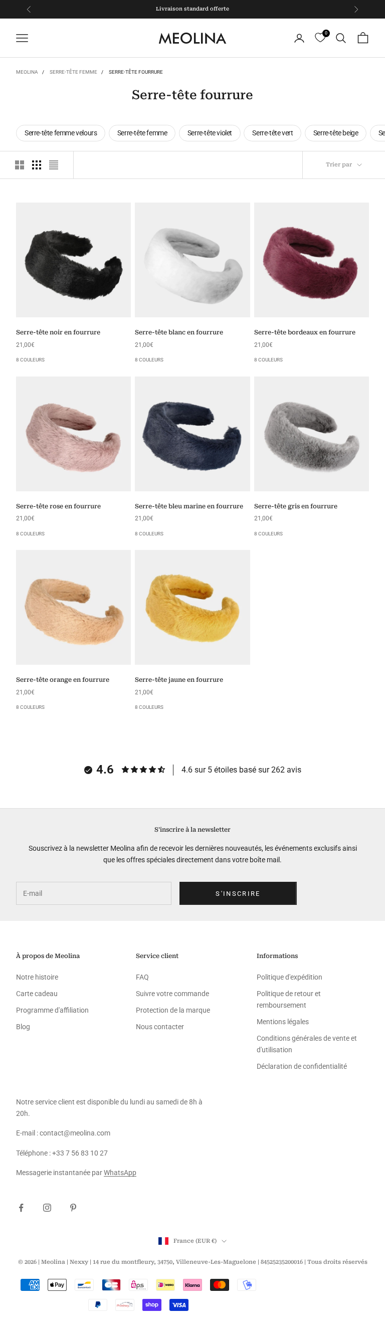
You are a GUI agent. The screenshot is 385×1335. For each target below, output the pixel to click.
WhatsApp (120, 1173)
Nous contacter (160, 1027)
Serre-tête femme (73, 72)
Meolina (27, 72)
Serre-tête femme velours (61, 133)
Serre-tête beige (335, 133)
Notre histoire (37, 977)
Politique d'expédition (289, 977)
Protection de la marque (173, 1010)
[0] (320, 38)
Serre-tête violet (209, 133)
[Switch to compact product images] (53, 164)
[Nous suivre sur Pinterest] (73, 1208)
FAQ (142, 977)
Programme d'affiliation (52, 1010)
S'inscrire (238, 893)
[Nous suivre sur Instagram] (47, 1208)
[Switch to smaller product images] (36, 164)
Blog (23, 1027)
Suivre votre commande (172, 994)
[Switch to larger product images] (19, 164)
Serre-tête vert (272, 133)
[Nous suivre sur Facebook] (21, 1208)
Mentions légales (283, 1022)
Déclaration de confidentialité (302, 1066)
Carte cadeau (37, 994)
